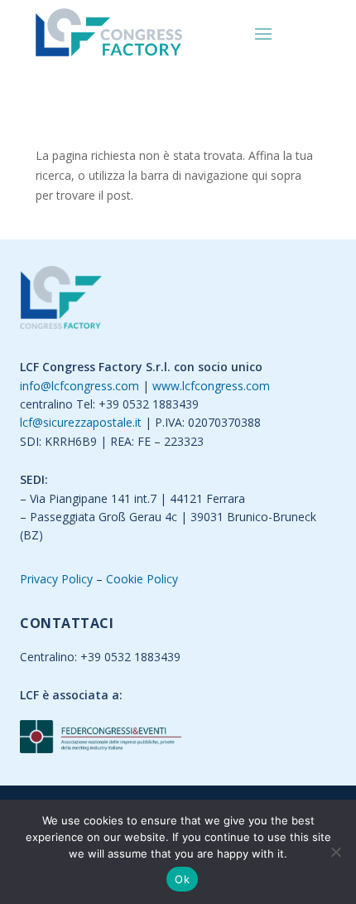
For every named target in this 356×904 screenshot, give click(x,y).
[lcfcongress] (61, 300)
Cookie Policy (142, 579)
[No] (335, 852)
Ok (182, 879)
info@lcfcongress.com (79, 386)
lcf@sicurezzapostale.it (81, 422)
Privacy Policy (56, 579)
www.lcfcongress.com (211, 386)
